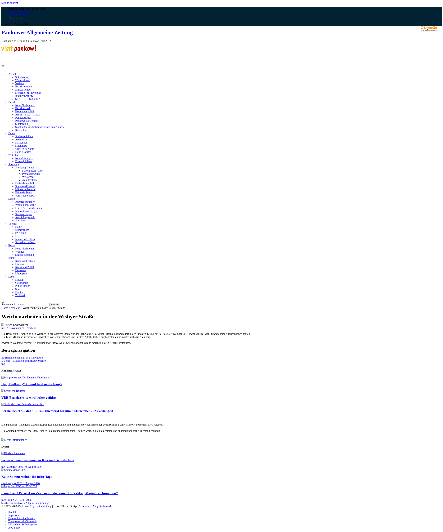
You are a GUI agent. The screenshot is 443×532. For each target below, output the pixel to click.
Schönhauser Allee (32, 170)
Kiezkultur (21, 130)
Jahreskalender (23, 89)
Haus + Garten (23, 151)
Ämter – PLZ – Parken (27, 114)
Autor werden (16, 18)
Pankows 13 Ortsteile (27, 120)
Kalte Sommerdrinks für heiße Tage (26, 477)
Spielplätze (21, 145)
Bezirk (12, 102)
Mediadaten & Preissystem (22, 524)
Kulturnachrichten (25, 261)
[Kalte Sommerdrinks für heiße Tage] (13, 469)
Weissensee (28, 176)
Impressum (14, 515)
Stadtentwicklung (24, 136)
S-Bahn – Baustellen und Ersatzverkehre (23, 360)
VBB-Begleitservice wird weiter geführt (28, 397)
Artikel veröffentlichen (20, 11)
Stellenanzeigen (23, 214)
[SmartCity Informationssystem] (429, 29)
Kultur (11, 257)
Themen (12, 223)
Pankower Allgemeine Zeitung (37, 32)
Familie (19, 292)
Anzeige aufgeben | (18, 15)
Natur (18, 226)
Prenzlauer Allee (31, 173)
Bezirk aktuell (22, 108)
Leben (11, 276)
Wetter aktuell (22, 80)
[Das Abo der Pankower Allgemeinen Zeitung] (25, 503)
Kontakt (12, 512)
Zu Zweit (20, 295)
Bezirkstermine (23, 86)
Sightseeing (21, 123)
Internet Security (24, 95)
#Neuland (20, 232)
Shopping (13, 164)
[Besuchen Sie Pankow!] (18, 51)
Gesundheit (21, 282)
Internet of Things (25, 239)
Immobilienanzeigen (26, 211)
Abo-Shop (14, 527)
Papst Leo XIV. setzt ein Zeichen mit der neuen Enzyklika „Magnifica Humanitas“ (59, 493)
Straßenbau (21, 142)
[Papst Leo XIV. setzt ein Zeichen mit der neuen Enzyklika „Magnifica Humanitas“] (19, 486)
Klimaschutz (22, 229)
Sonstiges (20, 220)
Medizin (19, 279)
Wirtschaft (13, 155)
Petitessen (20, 270)
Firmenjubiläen (23, 161)
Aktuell (12, 74)
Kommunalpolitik (24, 111)
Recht (11, 245)
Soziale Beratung (24, 254)
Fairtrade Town (23, 192)
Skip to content (9, 2)
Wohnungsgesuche (25, 204)
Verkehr (19, 83)
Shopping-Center (24, 167)
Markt (11, 198)
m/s (3, 328)
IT (16, 236)
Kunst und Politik (24, 267)
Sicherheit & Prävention (28, 92)
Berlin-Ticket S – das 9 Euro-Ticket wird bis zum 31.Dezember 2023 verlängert (57, 411)
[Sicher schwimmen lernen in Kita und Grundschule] (13, 453)
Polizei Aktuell (23, 117)
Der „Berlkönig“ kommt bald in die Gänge (31, 384)
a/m (3, 483)
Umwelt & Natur (24, 148)
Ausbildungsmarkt (25, 217)
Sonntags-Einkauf (25, 186)
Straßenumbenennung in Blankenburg (22, 357)
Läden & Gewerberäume (28, 208)
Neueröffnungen (24, 158)
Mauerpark (21, 273)
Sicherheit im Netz (25, 242)
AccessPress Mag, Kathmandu (95, 506)
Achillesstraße (30, 179)
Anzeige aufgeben (25, 201)
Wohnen (19, 251)
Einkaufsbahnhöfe (25, 183)
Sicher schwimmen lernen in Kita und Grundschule (37, 460)
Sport (18, 289)
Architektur (21, 139)
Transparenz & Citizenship (22, 521)
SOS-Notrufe (22, 77)
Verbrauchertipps (24, 195)
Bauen (11, 133)
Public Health (22, 285)
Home (4, 307)
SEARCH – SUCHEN (28, 98)
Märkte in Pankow (25, 189)
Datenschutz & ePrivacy (21, 518)
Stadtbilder (21, 127)
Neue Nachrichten (25, 105)
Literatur (20, 264)
